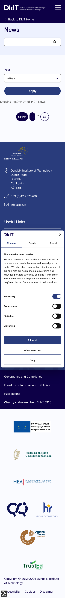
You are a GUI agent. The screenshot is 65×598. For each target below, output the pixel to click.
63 (46, 117)
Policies (45, 385)
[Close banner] (60, 235)
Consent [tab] (11, 243)
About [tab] (53, 243)
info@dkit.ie (18, 204)
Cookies (30, 591)
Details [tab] (32, 243)
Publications (12, 393)
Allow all (32, 340)
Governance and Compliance (23, 376)
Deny (32, 360)
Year (7, 69)
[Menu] (58, 7)
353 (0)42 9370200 (24, 196)
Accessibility (12, 591)
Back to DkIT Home (21, 19)
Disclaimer (46, 591)
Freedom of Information (19, 385)
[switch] (56, 306)
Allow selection (32, 350)
